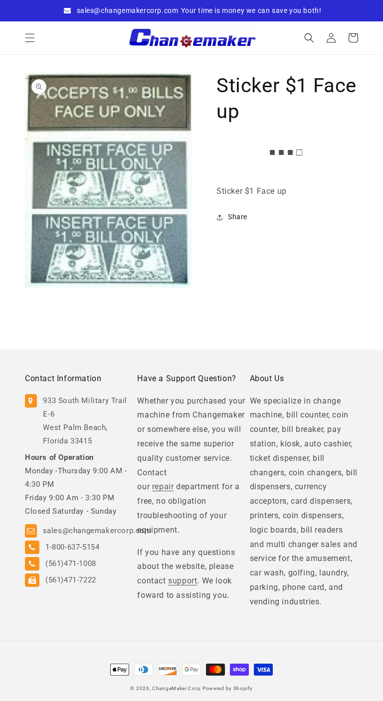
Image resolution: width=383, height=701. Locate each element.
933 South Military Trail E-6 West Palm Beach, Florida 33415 (85, 420)
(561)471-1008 (70, 563)
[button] (30, 38)
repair (163, 486)
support (182, 580)
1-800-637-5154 (72, 547)
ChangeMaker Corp (176, 688)
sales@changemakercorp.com (128, 10)
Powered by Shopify (227, 688)
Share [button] (237, 217)
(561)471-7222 (70, 579)
